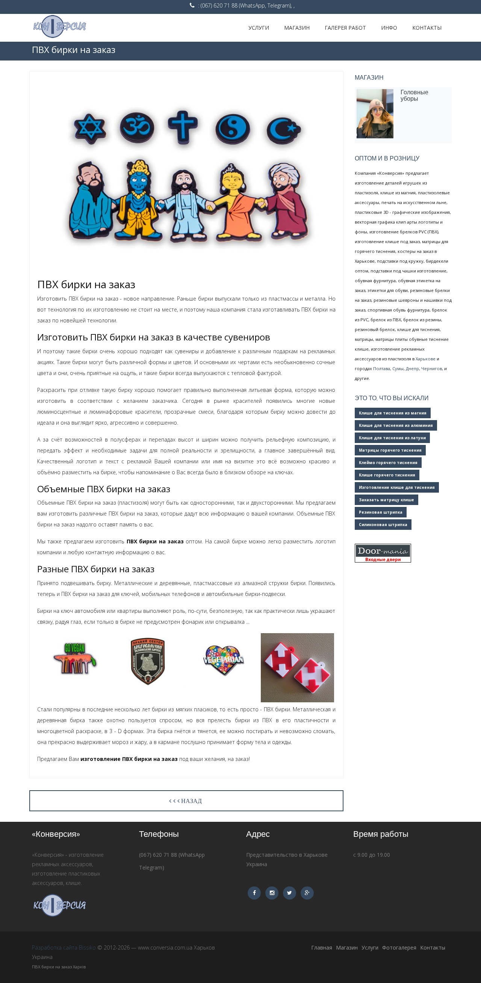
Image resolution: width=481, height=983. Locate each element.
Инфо (389, 27)
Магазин (297, 27)
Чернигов (431, 368)
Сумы (398, 368)
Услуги (258, 27)
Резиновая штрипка (380, 512)
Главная (321, 947)
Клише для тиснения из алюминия (396, 425)
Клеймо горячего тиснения (388, 462)
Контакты (427, 27)
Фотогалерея (399, 947)
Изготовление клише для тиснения (397, 487)
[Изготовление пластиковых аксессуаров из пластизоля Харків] (77, 28)
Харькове (426, 358)
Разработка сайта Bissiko (64, 947)
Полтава (381, 368)
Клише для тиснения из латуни (392, 437)
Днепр (412, 368)
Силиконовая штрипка (383, 524)
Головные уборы (414, 95)
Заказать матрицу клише (386, 499)
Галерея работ (345, 27)
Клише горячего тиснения (387, 475)
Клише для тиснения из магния (393, 413)
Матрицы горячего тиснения (390, 450)
